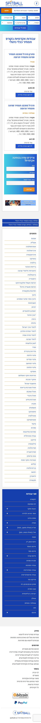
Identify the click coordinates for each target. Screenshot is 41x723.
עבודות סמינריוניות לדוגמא (29, 634)
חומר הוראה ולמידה (21, 513)
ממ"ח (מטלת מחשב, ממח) (21, 527)
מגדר (34, 347)
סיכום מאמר (31, 546)
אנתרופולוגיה (31, 246)
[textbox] (34, 18)
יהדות (34, 307)
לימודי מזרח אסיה (29, 335)
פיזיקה (33, 440)
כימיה (34, 319)
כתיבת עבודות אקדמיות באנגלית (27, 661)
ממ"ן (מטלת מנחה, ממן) (21, 532)
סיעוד (34, 423)
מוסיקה (33, 371)
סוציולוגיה (32, 415)
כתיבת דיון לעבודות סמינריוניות (27, 655)
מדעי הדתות (31, 355)
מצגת (34, 537)
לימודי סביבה (31, 339)
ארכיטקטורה (31, 254)
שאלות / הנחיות (30, 603)
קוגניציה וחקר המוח (28, 460)
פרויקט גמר (32, 579)
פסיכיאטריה (31, 452)
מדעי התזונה (31, 367)
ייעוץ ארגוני (31, 315)
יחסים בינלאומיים (29, 311)
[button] (30, 3)
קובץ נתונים (32, 589)
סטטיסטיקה (31, 419)
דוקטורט (33, 499)
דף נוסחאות (32, 504)
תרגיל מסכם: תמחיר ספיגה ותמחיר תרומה (21, 107)
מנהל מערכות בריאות (28, 387)
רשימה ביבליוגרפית (29, 593)
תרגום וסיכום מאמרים (30, 649)
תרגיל (32, 62)
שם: (33, 166)
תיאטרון (33, 476)
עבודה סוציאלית (30, 436)
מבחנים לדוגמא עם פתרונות (28, 640)
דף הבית (36, 672)
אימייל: (32, 173)
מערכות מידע (31, 399)
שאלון (34, 598)
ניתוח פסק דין (31, 542)
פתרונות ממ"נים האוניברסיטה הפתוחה (24, 637)
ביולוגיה (33, 262)
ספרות (33, 428)
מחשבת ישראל (30, 383)
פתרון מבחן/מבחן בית (28, 584)
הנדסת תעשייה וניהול (28, 287)
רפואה (33, 472)
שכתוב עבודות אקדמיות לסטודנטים (25, 664)
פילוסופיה (32, 444)
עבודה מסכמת (31, 565)
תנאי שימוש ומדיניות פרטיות (28, 681)
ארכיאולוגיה (31, 250)
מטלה (21, 523)
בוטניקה (33, 258)
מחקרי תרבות (31, 379)
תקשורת (32, 480)
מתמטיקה (32, 411)
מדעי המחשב (31, 363)
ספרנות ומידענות (29, 432)
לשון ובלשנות (31, 343)
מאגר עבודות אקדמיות (30, 678)
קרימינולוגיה (31, 468)
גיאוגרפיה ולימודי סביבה (27, 270)
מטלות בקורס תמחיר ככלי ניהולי (26, 221)
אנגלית (33, 242)
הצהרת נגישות (33, 684)
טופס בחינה (32, 518)
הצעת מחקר (21, 508)
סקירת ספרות (31, 560)
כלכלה (33, 323)
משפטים (32, 407)
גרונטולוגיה (32, 274)
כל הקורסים (34, 687)
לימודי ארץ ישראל (29, 327)
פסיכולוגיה (32, 448)
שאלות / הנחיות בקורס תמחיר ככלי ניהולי (23, 224)
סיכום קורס (21, 556)
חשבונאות (32, 303)
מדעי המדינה (31, 359)
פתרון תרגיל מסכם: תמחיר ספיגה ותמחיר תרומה (22, 55)
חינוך (34, 295)
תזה (34, 608)
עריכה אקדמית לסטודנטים (29, 658)
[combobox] (34, 18)
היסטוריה (32, 279)
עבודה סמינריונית (21, 570)
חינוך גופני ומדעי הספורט (26, 299)
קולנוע (33, 464)
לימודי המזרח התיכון (28, 331)
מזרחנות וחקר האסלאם (27, 375)
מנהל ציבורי (31, 395)
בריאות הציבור (30, 266)
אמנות (33, 238)
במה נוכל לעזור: (29, 180)
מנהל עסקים (31, 391)
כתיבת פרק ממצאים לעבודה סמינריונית (24, 652)
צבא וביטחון (31, 456)
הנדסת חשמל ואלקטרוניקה (26, 283)
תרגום (21, 612)
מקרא (34, 403)
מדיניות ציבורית (30, 351)
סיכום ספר (32, 551)
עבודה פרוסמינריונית (28, 575)
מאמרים (36, 675)
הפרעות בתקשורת (29, 291)
